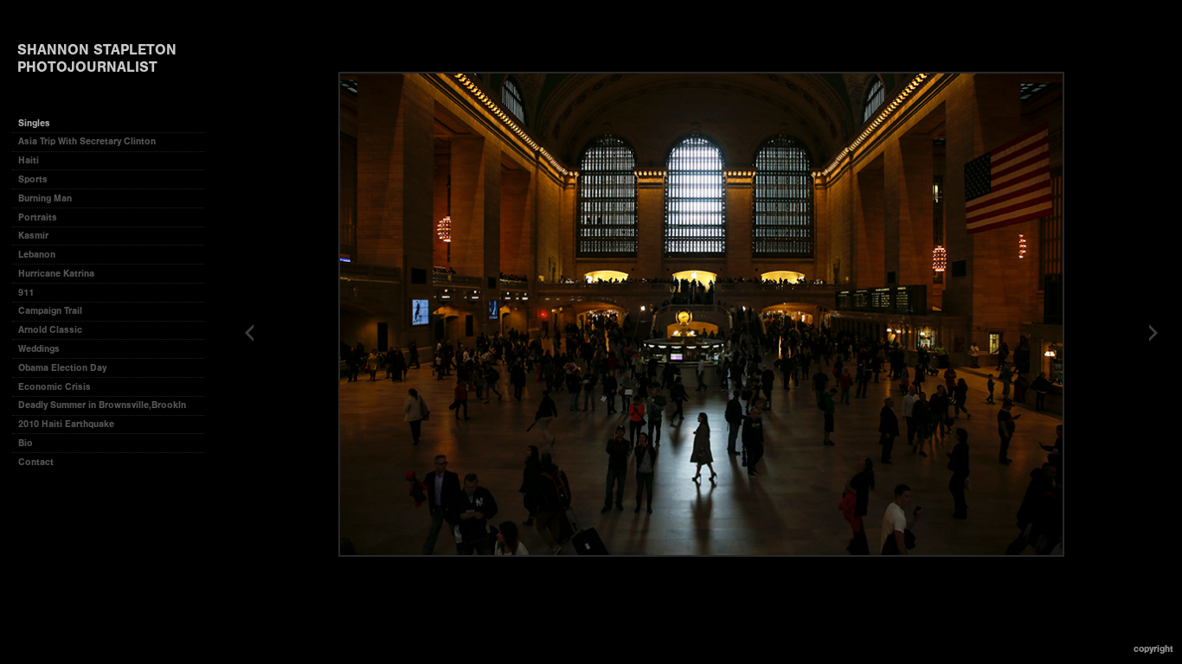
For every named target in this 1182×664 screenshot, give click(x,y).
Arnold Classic (50, 329)
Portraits (37, 217)
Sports (33, 179)
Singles (34, 123)
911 (26, 292)
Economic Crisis (54, 387)
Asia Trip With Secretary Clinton (87, 141)
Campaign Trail (50, 310)
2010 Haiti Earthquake (66, 424)
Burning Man (45, 198)
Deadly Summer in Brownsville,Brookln (102, 405)
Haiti (28, 160)
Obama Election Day (62, 368)
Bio (25, 443)
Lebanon (36, 254)
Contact (36, 462)
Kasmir (33, 235)
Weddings (39, 348)
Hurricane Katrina (56, 273)
